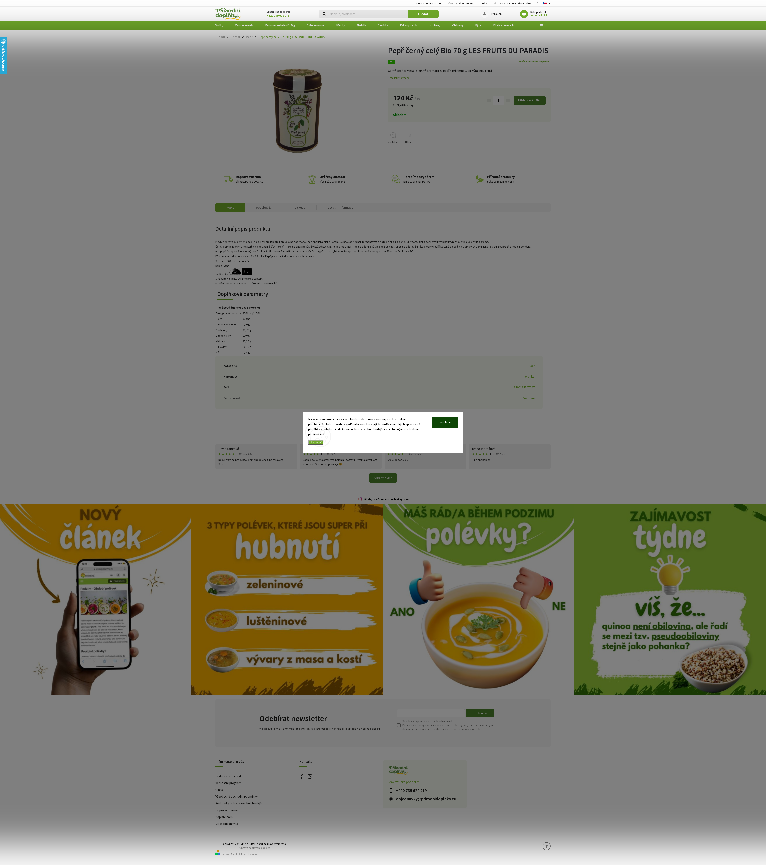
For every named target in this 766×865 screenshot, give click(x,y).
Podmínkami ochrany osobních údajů (359, 429)
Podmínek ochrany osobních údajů (422, 725)
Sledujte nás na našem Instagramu (386, 499)
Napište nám (224, 817)
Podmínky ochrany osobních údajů (238, 803)
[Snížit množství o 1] (489, 100)
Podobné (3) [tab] (264, 207)
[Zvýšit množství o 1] (508, 100)
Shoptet (235, 854)
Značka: (535, 61)
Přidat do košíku (529, 100)
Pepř (531, 366)
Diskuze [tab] (300, 207)
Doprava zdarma (226, 810)
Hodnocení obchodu (428, 3)
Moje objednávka (226, 824)
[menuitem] (222, 25)
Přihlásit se (480, 713)
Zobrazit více (383, 478)
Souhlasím (445, 422)
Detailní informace (399, 78)
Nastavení (316, 442)
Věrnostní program (460, 3)
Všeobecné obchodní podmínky (513, 3)
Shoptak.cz (253, 854)
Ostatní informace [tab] (340, 207)
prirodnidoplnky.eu (309, 776)
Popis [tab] (230, 207)
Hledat (423, 14)
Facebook (301, 776)
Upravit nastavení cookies (254, 848)
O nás (483, 3)
